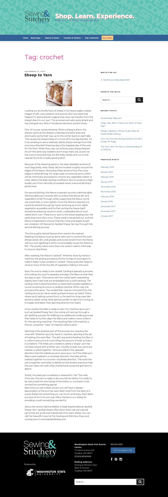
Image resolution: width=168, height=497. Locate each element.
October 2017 (107, 216)
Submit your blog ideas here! (116, 80)
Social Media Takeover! (111, 118)
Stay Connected (91, 38)
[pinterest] (116, 460)
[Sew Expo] (40, 457)
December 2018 (108, 187)
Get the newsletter (123, 450)
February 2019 (107, 177)
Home (25, 38)
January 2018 (107, 201)
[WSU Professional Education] (45, 478)
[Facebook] (111, 460)
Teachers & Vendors (72, 38)
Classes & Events (52, 38)
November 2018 (108, 191)
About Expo (35, 38)
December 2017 (108, 206)
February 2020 (107, 167)
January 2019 (107, 182)
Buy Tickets (107, 38)
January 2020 (107, 172)
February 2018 (107, 196)
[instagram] (120, 460)
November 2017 (108, 211)
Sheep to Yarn (38, 75)
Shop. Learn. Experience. (94, 16)
